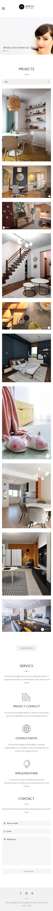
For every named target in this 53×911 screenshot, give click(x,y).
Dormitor (31, 126)
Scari (49, 267)
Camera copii (21, 126)
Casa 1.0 (26, 494)
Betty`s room (26, 214)
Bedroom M (26, 356)
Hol (38, 126)
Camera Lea (26, 421)
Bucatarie (11, 126)
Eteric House (26, 264)
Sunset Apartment (26, 562)
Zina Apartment (26, 180)
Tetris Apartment (26, 314)
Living (43, 126)
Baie (9, 183)
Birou (4, 267)
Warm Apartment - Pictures (27, 614)
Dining (23, 183)
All (6, 81)
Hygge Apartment (27, 123)
